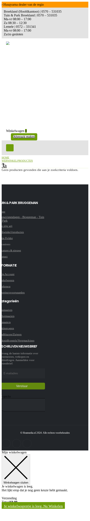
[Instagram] (16, 443)
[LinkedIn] (27, 443)
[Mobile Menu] (10, 147)
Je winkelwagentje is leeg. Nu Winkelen (33, 506)
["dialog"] (45, 484)
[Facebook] (6, 443)
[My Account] (8, 137)
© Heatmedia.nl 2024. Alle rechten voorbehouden (45, 433)
